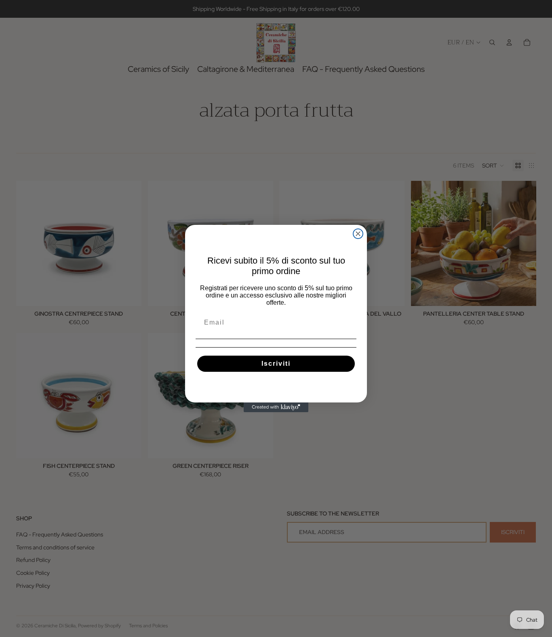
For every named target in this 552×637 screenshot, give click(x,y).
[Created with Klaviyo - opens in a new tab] (276, 407)
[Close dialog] (358, 234)
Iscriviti (276, 363)
